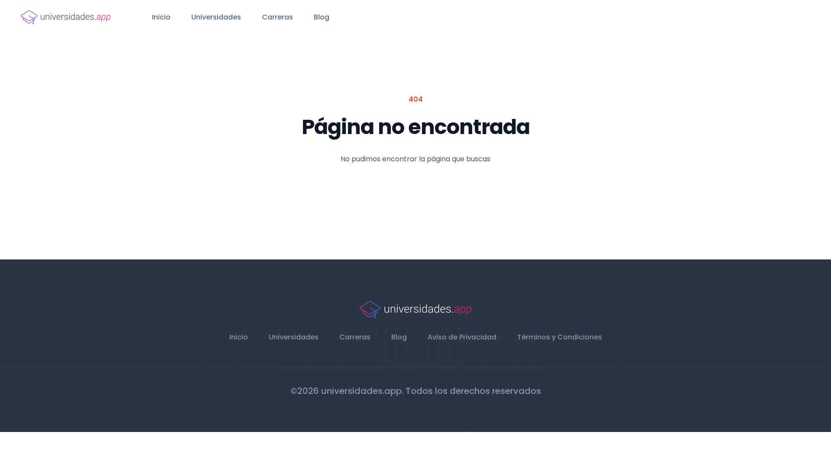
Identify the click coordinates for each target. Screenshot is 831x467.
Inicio (161, 17)
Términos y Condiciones (559, 337)
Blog (321, 17)
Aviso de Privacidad (462, 337)
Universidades (216, 17)
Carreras (277, 17)
